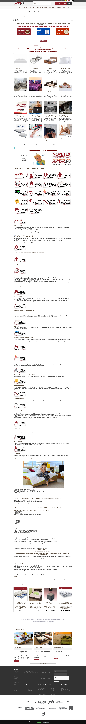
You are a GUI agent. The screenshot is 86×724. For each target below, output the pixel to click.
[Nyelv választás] (68, 1)
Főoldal (15, 11)
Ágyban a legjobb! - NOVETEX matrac (20, 116)
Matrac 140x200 (52, 694)
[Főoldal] (17, 7)
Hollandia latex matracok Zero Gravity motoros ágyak (50, 116)
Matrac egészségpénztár (20, 702)
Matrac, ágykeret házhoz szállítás (46, 672)
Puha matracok (40, 693)
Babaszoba (65, 91)
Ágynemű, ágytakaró (36, 91)
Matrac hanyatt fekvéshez (42, 694)
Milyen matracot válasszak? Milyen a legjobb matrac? (22, 647)
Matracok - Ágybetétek (20, 68)
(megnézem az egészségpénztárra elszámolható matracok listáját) (45, 266)
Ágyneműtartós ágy (29, 690)
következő (18, 147)
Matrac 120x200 (52, 693)
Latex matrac (16, 689)
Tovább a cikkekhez (43, 663)
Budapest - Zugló (64, 688)
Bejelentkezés (59, 3)
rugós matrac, (58, 23)
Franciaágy (27, 691)
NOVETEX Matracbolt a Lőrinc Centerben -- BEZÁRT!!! (41, 647)
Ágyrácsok (35, 68)
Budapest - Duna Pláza (65, 689)
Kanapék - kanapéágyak (20, 91)
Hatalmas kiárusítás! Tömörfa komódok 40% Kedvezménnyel (63, 647)
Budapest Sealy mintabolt (65, 690)
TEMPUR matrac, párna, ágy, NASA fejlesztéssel (65, 139)
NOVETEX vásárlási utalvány (45, 678)
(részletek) (21, 286)
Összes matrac (16, 692)
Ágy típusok (27, 686)
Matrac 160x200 (52, 688)
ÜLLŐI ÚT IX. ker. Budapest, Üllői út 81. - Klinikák (31, 672)
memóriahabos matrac (41, 23)
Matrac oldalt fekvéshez (41, 688)
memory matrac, (50, 23)
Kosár (70, 3)
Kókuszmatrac (16, 686)
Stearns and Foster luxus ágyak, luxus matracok (50, 139)
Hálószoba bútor (50, 91)
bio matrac (19, 23)
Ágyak (50, 68)
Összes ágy (27, 689)
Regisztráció (64, 3)
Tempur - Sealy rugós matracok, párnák (36, 116)
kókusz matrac (25, 23)
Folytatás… (15, 576)
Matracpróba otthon (44, 674)
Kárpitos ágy (28, 692)
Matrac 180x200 (52, 690)
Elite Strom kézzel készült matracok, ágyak (65, 116)
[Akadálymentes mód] (66, 1)
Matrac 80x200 (51, 689)
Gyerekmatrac (16, 690)
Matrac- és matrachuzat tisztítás (46, 677)
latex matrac (32, 23)
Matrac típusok (16, 691)
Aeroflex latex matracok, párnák (21, 139)
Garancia (42, 673)
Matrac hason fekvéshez (41, 690)
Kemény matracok (41, 689)
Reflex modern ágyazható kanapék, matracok (35, 139)
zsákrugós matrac (66, 23)
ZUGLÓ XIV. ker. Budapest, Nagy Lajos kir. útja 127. (31, 673)
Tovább (36, 659)
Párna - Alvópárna (65, 68)
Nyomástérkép (43, 671)
